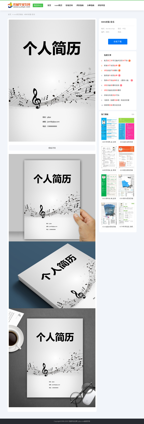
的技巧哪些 (111, 70)
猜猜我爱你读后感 (112, 105)
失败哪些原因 (111, 85)
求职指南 (80, 5)
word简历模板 (18, 14)
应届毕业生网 (73, 421)
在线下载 (118, 42)
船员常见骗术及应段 (116, 60)
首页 (49, 5)
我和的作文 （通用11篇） (117, 80)
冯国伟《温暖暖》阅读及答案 (116, 100)
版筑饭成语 (111, 75)
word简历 (58, 5)
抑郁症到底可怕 (111, 95)
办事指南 (90, 5)
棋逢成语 (111, 65)
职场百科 (69, 5)
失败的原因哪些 (112, 90)
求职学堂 (101, 5)
